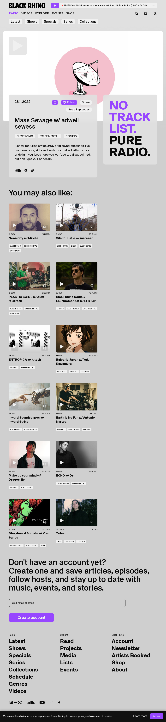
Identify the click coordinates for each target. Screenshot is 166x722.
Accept (156, 716)
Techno (71, 136)
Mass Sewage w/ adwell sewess (47, 124)
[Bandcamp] (25, 170)
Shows (32, 21)
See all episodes (79, 109)
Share (86, 102)
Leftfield (69, 541)
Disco (74, 246)
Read (67, 641)
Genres (18, 684)
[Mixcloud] (15, 702)
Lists (66, 662)
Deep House (62, 246)
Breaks (60, 309)
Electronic (25, 136)
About (119, 670)
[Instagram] (32, 170)
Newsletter (126, 648)
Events (57, 13)
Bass (59, 541)
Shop (70, 13)
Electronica (73, 309)
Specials (50, 21)
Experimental (49, 136)
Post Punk (14, 314)
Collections (88, 21)
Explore (42, 13)
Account (122, 641)
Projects (71, 648)
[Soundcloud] (18, 170)
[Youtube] (42, 702)
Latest (15, 21)
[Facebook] (59, 702)
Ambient (14, 367)
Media (68, 655)
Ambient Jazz (16, 545)
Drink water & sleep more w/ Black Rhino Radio (111, 5)
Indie (43, 545)
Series (68, 21)
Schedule (21, 677)
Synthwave (15, 251)
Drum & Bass (63, 483)
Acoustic (61, 372)
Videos (26, 13)
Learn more (140, 716)
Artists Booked (131, 655)
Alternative (16, 309)
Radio (13, 13)
